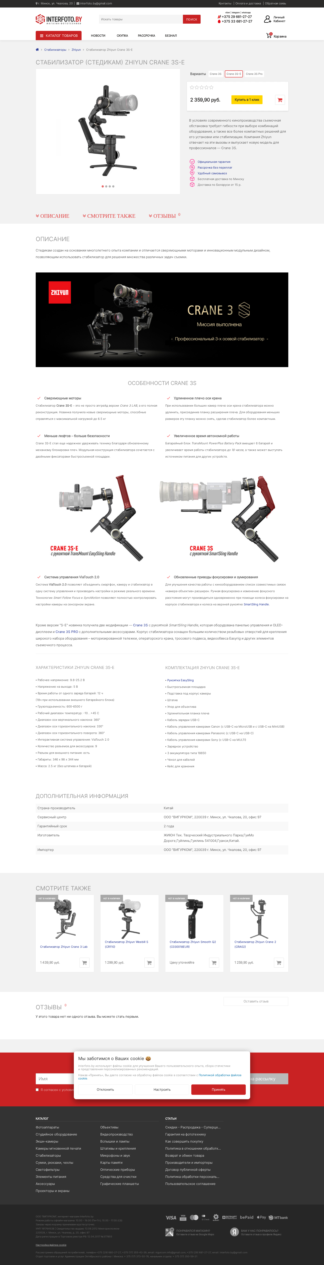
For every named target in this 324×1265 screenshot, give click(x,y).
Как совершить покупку (184, 1141)
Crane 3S (140, 625)
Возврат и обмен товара (184, 1155)
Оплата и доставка (248, 3)
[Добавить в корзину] (280, 100)
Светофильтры (48, 1169)
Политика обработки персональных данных (194, 1177)
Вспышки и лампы (114, 1141)
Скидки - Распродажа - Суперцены (193, 1127)
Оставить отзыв (256, 1001)
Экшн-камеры (47, 1141)
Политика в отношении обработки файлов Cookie (194, 1148)
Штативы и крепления (118, 1148)
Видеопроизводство (116, 1134)
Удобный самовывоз (212, 173)
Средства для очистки (118, 1177)
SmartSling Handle (256, 604)
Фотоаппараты (47, 1127)
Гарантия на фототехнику (185, 1134)
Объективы (109, 1127)
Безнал (171, 35)
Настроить (162, 1089)
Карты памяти (111, 1162)
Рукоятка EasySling (180, 680)
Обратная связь (275, 3)
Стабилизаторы (48, 1155)
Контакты (225, 3)
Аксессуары (45, 1184)
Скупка (122, 35)
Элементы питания (51, 1177)
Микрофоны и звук (115, 1155)
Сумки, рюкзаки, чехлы (54, 1162)
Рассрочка (146, 35)
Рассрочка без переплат (215, 167)
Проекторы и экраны (52, 1191)
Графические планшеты (119, 1184)
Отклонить (105, 1089)
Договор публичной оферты (187, 1169)
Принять (218, 1089)
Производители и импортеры (188, 1162)
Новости (98, 35)
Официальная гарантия (214, 161)
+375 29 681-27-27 (236, 17)
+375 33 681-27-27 (236, 21)
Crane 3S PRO (67, 632)
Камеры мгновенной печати (58, 1148)
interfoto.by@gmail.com (95, 3)
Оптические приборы (117, 1169)
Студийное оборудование (56, 1134)
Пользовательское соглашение (190, 1184)
